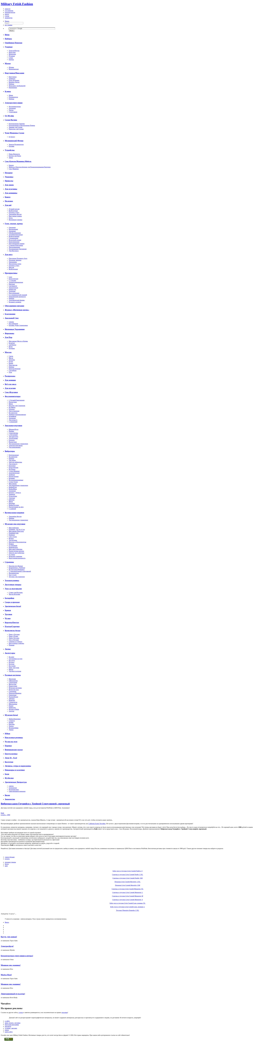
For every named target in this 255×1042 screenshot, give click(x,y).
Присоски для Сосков (16, 129)
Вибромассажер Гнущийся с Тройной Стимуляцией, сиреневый (35, 803)
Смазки (11, 322)
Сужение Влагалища (16, 245)
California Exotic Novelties (96, 823)
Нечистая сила (14, 689)
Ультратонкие (13, 288)
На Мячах (12, 407)
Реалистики (13, 402)
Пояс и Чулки (13, 636)
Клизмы (11, 146)
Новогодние (13, 686)
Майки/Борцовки (15, 719)
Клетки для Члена (15, 156)
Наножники (13, 87)
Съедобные (12, 370)
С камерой (12, 509)
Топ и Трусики (14, 640)
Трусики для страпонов (17, 577)
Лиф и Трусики (14, 638)
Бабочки (11, 500)
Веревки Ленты (14, 82)
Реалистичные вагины (16, 551)
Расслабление (13, 323)
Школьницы (13, 704)
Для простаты (13, 436)
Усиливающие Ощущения (17, 249)
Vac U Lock (12, 575)
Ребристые (12, 289)
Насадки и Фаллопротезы (17, 542)
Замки (11, 157)
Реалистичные (14, 476)
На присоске (13, 413)
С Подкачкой (13, 435)
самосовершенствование (17, 791)
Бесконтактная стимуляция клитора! (17, 956)
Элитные (12, 498)
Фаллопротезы (14, 573)
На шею (11, 657)
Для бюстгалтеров (15, 671)
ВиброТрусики (14, 505)
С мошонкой (13, 422)
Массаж (11, 267)
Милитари (12, 679)
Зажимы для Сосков (15, 127)
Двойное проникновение (17, 414)
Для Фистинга (14, 251)
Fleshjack (12, 535)
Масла (11, 358)
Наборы (11, 84)
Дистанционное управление (18, 444)
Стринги (12, 721)
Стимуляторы (13, 433)
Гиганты (12, 409)
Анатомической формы (17, 300)
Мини (11, 404)
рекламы (65, 1012)
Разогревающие (14, 242)
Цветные (12, 284)
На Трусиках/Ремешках (17, 569)
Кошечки (12, 700)
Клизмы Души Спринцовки (18, 325)
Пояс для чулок (14, 667)
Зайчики (12, 698)
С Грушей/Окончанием (16, 400)
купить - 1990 (5, 815)
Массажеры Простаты (16, 531)
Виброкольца (13, 547)
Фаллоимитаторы (15, 106)
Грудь (11, 218)
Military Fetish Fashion (17, 4)
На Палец (12, 469)
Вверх (7, 922)
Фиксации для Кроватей (17, 86)
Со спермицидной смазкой (18, 295)
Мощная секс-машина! (11, 965)
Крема (11, 363)
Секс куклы (13, 537)
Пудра (11, 361)
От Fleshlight (13, 545)
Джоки (11, 729)
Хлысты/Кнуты (14, 50)
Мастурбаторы (14, 528)
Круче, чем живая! (9, 937)
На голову (12, 666)
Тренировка (13, 262)
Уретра (11, 110)
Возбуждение (13, 211)
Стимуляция (13, 112)
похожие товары (10, 862)
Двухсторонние (14, 411)
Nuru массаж (13, 365)
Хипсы (11, 726)
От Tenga (12, 554)
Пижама (11, 645)
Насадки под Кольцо (16, 566)
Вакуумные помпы (15, 216)
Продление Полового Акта (18, 258)
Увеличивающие (14, 247)
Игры (11, 346)
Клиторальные (14, 455)
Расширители (13, 97)
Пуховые (12, 56)
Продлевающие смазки (16, 243)
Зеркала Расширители (16, 144)
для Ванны (12, 345)
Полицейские (13, 697)
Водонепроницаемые (16, 480)
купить (7, 859)
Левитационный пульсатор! (13, 994)
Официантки (13, 681)
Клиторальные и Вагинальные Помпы (22, 125)
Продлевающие (14, 293)
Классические (13, 279)
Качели (11, 165)
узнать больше (10, 857)
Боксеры (12, 724)
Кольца (11, 538)
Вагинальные (13, 229)
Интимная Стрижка (15, 220)
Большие (12, 478)
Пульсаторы (13, 496)
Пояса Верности (14, 154)
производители (10, 12)
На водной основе (15, 240)
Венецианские (14, 69)
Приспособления (14, 369)
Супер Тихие (13, 482)
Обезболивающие (15, 233)
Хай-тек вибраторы (15, 462)
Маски (11, 669)
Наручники (13, 77)
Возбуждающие (14, 236)
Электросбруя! (7, 946)
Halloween (12, 707)
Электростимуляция (15, 445)
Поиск (7, 21)
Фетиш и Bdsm (14, 709)
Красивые (12, 466)
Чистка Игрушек (14, 594)
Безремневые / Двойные (17, 568)
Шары (11, 95)
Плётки (11, 59)
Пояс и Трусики (14, 634)
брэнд (7, 864)
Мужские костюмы (15, 688)
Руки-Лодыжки (14, 80)
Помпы (11, 544)
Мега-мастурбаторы (15, 549)
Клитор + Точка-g (15, 492)
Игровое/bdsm (13, 728)
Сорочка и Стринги (15, 641)
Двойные (12, 494)
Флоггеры (12, 52)
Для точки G (13, 420)
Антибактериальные (16, 234)
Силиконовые (13, 238)
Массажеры (13, 483)
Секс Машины (14, 169)
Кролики (12, 503)
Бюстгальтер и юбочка (16, 643)
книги (7, 14)
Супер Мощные (14, 471)
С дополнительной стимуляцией (20, 571)
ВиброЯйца (13, 489)
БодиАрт (12, 343)
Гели (10, 372)
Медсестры (12, 684)
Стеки (11, 58)
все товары (8, 25)
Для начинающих (15, 447)
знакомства (8, 18)
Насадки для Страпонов (17, 405)
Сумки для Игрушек (16, 592)
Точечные (12, 291)
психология (13, 788)
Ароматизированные (16, 282)
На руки (11, 664)
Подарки (12, 348)
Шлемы (11, 67)
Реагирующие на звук (16, 507)
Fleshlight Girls (13, 533)
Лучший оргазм (14, 209)
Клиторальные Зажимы (17, 124)
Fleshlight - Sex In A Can (17, 529)
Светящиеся (13, 286)
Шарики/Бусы (13, 429)
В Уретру (12, 137)
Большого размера (15, 302)
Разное (11, 706)
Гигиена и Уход (14, 212)
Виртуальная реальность (17, 558)
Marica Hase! (6, 975)
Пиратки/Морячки (15, 693)
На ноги (11, 662)
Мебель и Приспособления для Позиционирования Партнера (30, 167)
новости (7, 9)
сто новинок (9, 10)
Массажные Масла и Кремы (18, 341)
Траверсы (12, 78)
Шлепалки (12, 54)
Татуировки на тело (15, 659)
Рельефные (12, 416)
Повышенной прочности (17, 296)
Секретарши (13, 682)
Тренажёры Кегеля (15, 214)
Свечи (11, 356)
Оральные (12, 227)
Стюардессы (13, 702)
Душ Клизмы (13, 438)
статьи (7, 16)
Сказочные (12, 691)
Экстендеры (13, 540)
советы (11, 786)
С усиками (12, 280)
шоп (6, 866)
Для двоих (12, 460)
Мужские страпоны (15, 556)
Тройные (12, 475)
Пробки (11, 431)
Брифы (11, 722)
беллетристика (14, 789)
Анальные (12, 108)
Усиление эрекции (15, 260)
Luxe (10, 277)
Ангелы (11, 711)
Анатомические (14, 473)
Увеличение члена (15, 264)
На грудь (12, 660)
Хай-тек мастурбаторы (16, 553)
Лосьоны (12, 360)
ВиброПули (13, 487)
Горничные (12, 695)
